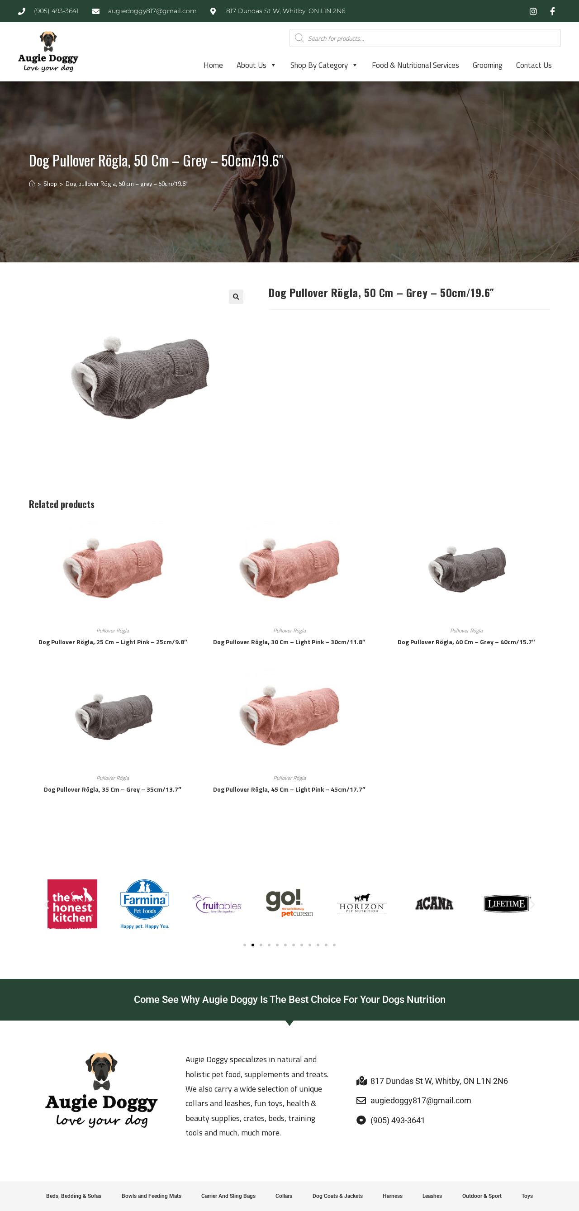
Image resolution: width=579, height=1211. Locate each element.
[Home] (32, 183)
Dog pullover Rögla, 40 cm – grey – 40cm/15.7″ (466, 641)
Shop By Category (319, 65)
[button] (236, 297)
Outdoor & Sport (482, 1196)
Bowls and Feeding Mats (151, 1196)
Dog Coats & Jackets (338, 1196)
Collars (283, 1196)
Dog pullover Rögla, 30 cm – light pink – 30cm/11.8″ (289, 641)
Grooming (488, 65)
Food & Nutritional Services (415, 65)
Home (213, 65)
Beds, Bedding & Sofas (73, 1196)
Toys (527, 1196)
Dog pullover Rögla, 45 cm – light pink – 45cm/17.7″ (289, 789)
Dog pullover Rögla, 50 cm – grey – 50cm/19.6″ (127, 183)
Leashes (432, 1196)
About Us (251, 65)
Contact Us (534, 65)
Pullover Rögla (112, 630)
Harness (393, 1196)
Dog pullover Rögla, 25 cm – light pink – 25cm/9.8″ (112, 641)
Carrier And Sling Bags (228, 1196)
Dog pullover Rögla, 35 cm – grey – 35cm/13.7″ (112, 789)
